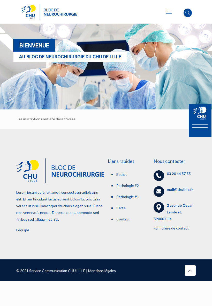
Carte (121, 208)
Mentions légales (102, 270)
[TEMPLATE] (49, 11)
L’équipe (22, 230)
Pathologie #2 (127, 185)
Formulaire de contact (171, 228)
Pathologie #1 (127, 196)
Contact (123, 219)
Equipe (121, 174)
